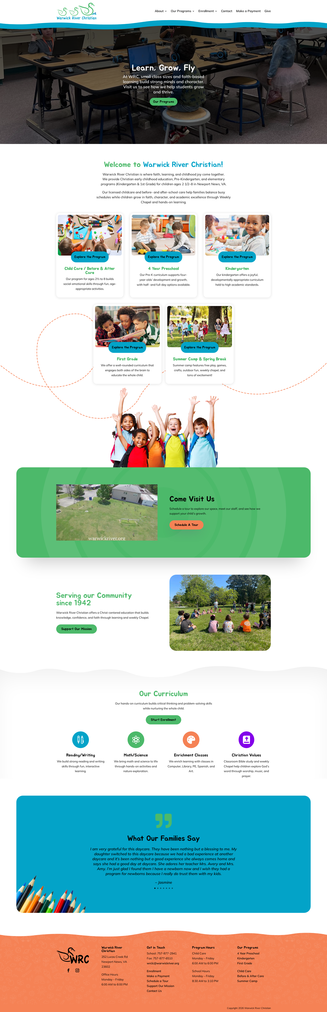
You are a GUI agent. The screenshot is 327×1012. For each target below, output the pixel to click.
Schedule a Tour (157, 981)
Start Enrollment (163, 720)
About (159, 11)
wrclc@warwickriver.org (163, 963)
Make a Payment (248, 11)
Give (267, 11)
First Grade (244, 963)
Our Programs (181, 11)
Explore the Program (89, 257)
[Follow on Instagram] (77, 970)
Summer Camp (247, 981)
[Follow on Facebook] (68, 970)
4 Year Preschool (248, 953)
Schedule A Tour (186, 525)
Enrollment (206, 11)
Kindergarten (245, 958)
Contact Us (154, 991)
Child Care (244, 971)
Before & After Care (250, 976)
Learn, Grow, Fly (163, 68)
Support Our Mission (76, 629)
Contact (226, 11)
